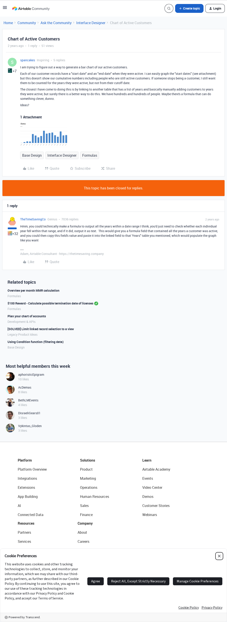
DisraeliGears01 (29, 413)
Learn (146, 460)
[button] (5, 8)
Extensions (26, 487)
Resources (26, 523)
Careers (83, 541)
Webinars (149, 514)
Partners (24, 532)
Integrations (27, 478)
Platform (25, 460)
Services (24, 541)
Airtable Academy (156, 469)
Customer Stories (156, 505)
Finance (86, 514)
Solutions (87, 460)
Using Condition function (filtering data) (36, 342)
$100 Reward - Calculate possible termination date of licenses (50, 303)
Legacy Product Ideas (22, 334)
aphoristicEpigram (31, 374)
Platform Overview (32, 469)
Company (85, 523)
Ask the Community (56, 22)
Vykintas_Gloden (30, 426)
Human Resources (94, 496)
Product (86, 469)
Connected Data (30, 514)
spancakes (27, 60)
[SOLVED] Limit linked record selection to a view (41, 329)
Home (8, 22)
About (82, 532)
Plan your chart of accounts (27, 316)
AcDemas (24, 387)
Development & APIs (21, 322)
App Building (28, 496)
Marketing (88, 478)
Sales (84, 505)
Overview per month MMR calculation (33, 290)
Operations (88, 487)
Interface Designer (90, 22)
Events (147, 478)
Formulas (89, 155)
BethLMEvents (28, 400)
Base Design (32, 155)
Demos (147, 496)
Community (27, 22)
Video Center (152, 487)
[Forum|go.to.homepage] (31, 8)
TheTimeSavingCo (33, 219)
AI (19, 505)
